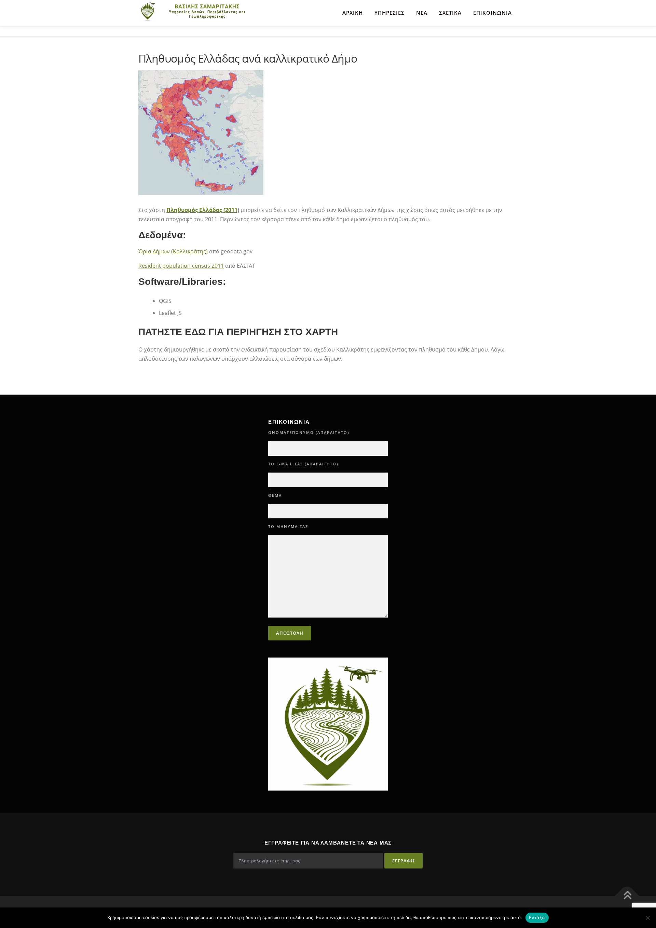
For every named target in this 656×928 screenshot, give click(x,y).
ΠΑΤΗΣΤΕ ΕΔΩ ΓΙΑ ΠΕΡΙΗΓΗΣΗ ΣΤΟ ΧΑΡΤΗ (238, 332)
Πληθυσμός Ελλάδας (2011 (201, 210)
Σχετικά (450, 12)
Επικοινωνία (492, 12)
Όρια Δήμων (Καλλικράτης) (173, 251)
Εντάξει (537, 917)
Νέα (421, 12)
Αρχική (352, 12)
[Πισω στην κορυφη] (627, 896)
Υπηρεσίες (389, 12)
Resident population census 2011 (181, 265)
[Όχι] (647, 917)
